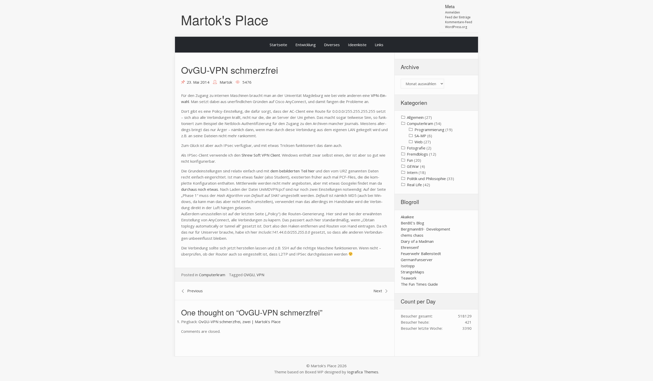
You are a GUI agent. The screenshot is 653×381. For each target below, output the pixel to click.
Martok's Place (224, 19)
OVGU (249, 274)
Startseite (278, 44)
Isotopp (408, 265)
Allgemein (415, 117)
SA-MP (420, 135)
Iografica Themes (362, 371)
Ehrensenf (410, 247)
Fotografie (416, 147)
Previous (195, 290)
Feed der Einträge (458, 17)
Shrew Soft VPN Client (261, 155)
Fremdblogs (417, 154)
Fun (410, 160)
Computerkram (212, 274)
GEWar (413, 166)
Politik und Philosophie (426, 178)
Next (377, 290)
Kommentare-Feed (458, 22)
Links (379, 44)
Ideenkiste (357, 44)
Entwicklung (305, 44)
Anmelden (452, 12)
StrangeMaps (412, 271)
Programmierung (429, 129)
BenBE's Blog (412, 222)
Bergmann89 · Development (425, 229)
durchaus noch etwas (199, 189)
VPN (260, 274)
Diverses (332, 44)
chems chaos (412, 235)
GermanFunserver (417, 259)
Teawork (408, 278)
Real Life (414, 184)
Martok (226, 82)
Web (419, 141)
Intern (412, 172)
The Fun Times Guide (419, 284)
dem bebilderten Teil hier (292, 170)
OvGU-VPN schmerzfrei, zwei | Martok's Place (239, 321)
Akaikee (407, 216)
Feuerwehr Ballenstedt (421, 253)
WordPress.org (456, 27)
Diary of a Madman (417, 241)
